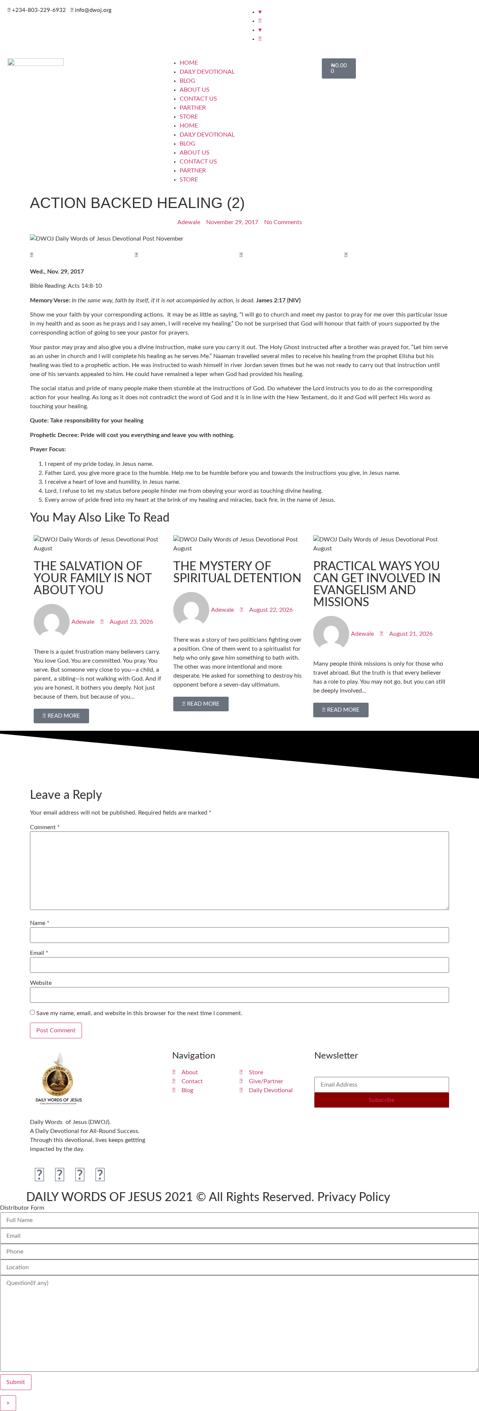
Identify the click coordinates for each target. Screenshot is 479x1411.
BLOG (187, 81)
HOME (189, 63)
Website (41, 983)
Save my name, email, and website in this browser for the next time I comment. (139, 1013)
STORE (189, 117)
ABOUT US (195, 90)
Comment (45, 827)
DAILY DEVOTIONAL (207, 72)
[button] (82, 255)
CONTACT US (198, 99)
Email (39, 953)
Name (39, 923)
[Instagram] (79, 1175)
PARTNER (193, 108)
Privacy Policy (353, 1197)
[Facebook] (39, 1175)
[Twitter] (59, 1175)
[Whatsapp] (100, 1175)
